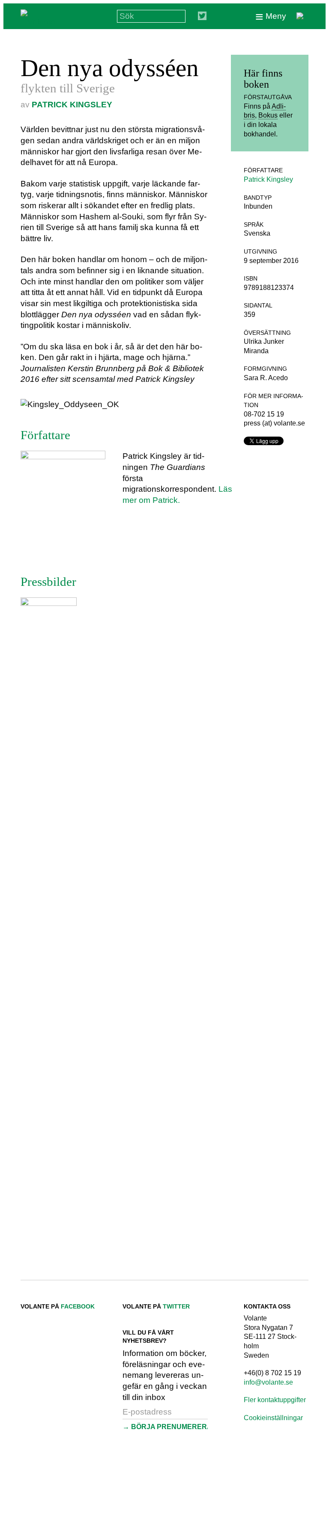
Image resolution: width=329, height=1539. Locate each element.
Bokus (268, 115)
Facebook (78, 1306)
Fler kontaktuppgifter (275, 1399)
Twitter (176, 1306)
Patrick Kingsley (72, 104)
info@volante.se (268, 1382)
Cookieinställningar (273, 1417)
